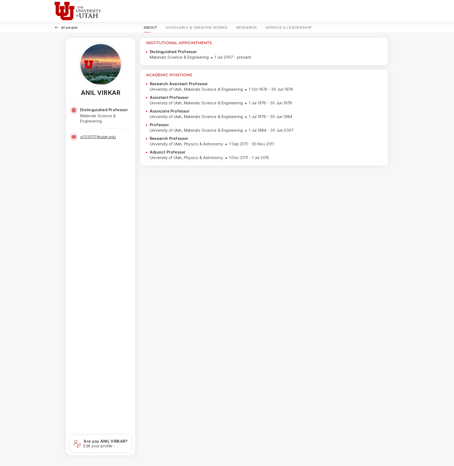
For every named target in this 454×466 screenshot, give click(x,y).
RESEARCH (246, 27)
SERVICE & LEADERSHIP (289, 27)
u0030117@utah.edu (98, 137)
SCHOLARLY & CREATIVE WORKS (197, 27)
